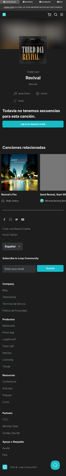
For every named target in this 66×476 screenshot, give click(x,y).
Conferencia (9, 381)
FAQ (4, 454)
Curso (5, 401)
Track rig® (8, 346)
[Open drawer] (62, 14)
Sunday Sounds (11, 432)
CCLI (5, 419)
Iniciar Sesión (9, 234)
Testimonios (9, 297)
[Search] (55, 14)
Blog (4, 290)
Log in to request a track (33, 124)
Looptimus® (9, 339)
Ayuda (6, 448)
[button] (4, 219)
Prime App (8, 332)
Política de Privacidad (14, 310)
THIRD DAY (33, 72)
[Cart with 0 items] (49, 14)
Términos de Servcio (13, 303)
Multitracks (8, 325)
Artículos (7, 388)
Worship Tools (10, 426)
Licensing (7, 359)
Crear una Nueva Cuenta (16, 228)
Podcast (7, 395)
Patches (7, 352)
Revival (33, 84)
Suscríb (50, 268)
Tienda (6, 366)
